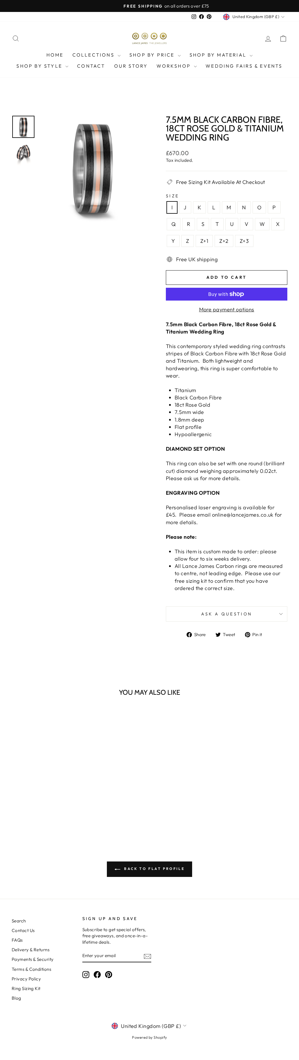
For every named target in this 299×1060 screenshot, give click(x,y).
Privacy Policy (26, 979)
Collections (94, 55)
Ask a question (226, 614)
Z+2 (223, 241)
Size (172, 196)
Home (55, 55)
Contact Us (23, 930)
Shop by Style (40, 66)
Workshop (174, 66)
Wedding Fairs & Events (244, 66)
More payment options (226, 309)
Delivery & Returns (30, 949)
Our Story (131, 66)
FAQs (17, 940)
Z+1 (204, 241)
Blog (16, 998)
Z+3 (244, 241)
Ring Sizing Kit (26, 988)
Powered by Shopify (149, 1037)
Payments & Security (33, 959)
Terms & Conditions (31, 969)
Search (19, 921)
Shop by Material (219, 55)
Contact (91, 66)
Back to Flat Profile (154, 868)
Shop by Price (152, 55)
